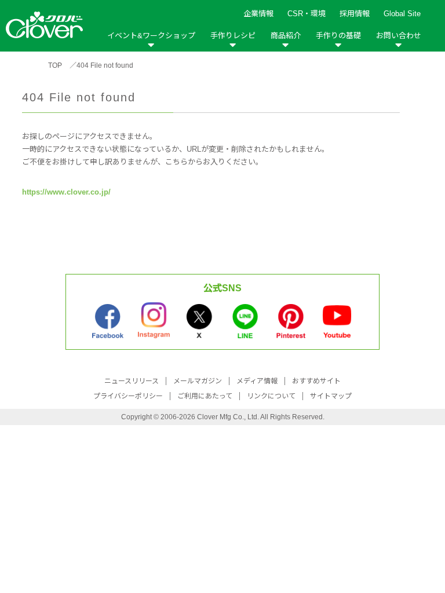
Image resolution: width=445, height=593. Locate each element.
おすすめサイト (316, 381)
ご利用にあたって (204, 396)
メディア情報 (257, 381)
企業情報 (258, 13)
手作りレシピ (233, 35)
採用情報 (355, 13)
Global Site (402, 13)
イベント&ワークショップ (151, 35)
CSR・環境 (306, 13)
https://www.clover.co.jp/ (66, 192)
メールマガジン (197, 381)
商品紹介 (286, 35)
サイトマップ (331, 396)
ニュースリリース (131, 381)
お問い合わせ (398, 35)
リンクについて (271, 396)
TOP (55, 65)
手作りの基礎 (338, 35)
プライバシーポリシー (128, 396)
